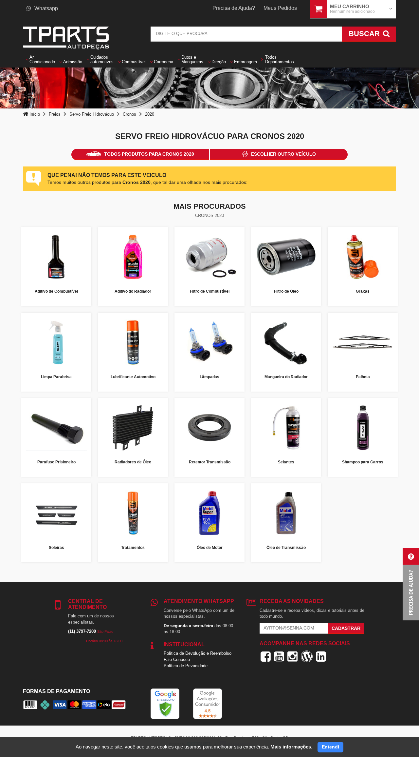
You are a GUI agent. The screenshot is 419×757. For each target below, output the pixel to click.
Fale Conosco (177, 659)
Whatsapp (46, 8)
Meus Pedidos (280, 8)
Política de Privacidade (186, 665)
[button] (411, 584)
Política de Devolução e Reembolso (197, 653)
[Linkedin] (321, 656)
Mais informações (290, 746)
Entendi (330, 746)
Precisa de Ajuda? (233, 8)
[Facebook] (266, 656)
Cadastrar (346, 628)
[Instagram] (292, 656)
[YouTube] (279, 656)
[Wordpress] (307, 656)
